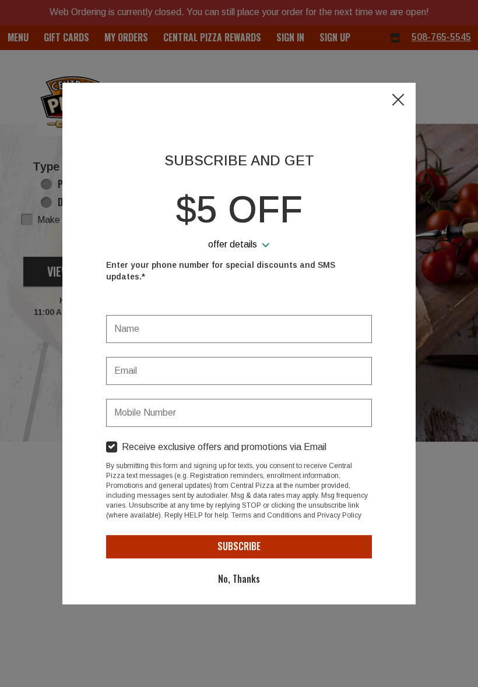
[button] (398, 100)
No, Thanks (239, 579)
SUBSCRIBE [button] (239, 546)
